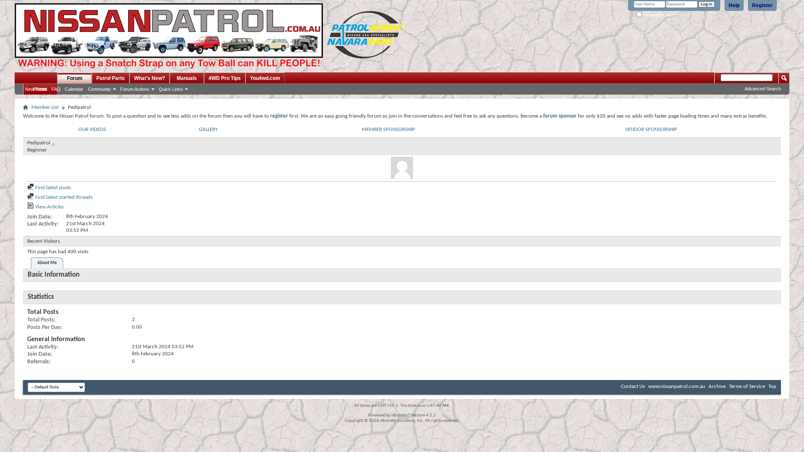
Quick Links (171, 89)
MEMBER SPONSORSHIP (388, 129)
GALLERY (208, 129)
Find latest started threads (63, 197)
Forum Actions (134, 89)
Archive (717, 386)
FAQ (56, 89)
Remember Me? (658, 15)
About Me (47, 263)
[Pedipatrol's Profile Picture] (402, 167)
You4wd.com (265, 78)
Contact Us (633, 386)
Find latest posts (52, 187)
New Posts (36, 89)
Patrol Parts (110, 78)
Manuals (187, 78)
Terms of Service (747, 386)
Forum (74, 78)
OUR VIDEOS (92, 129)
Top (772, 386)
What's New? (149, 78)
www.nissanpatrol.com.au (676, 386)
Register (762, 5)
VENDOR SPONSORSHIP (651, 129)
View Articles (49, 207)
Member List (45, 107)
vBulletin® (400, 415)
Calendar (74, 89)
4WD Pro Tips (225, 78)
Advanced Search (763, 88)
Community (99, 89)
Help (734, 5)
